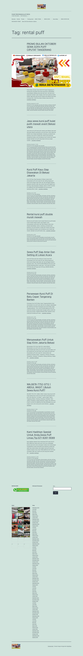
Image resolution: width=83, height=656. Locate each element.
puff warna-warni (30, 150)
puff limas (50, 104)
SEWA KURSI (47, 19)
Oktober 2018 (35, 627)
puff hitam (42, 106)
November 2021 (35, 573)
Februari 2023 (35, 548)
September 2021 (35, 576)
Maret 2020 (34, 599)
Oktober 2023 (35, 535)
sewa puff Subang (41, 110)
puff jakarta (48, 148)
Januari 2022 (35, 569)
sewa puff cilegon (50, 156)
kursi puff (40, 104)
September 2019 (35, 609)
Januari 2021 (35, 589)
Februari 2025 (35, 509)
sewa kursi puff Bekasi (50, 415)
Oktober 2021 (35, 574)
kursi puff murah (32, 413)
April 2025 (34, 505)
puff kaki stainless (43, 459)
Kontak (18, 19)
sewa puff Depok (33, 202)
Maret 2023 (34, 546)
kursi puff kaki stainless (34, 238)
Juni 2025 (34, 502)
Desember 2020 (35, 591)
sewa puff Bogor (33, 200)
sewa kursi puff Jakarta (42, 153)
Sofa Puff (54, 104)
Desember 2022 (35, 551)
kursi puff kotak (42, 238)
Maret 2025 (34, 507)
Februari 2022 (35, 568)
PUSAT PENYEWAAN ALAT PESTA (21, 14)
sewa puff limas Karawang (37, 466)
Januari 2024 (35, 530)
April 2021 (34, 584)
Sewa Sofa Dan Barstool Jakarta (29, 21)
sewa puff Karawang (33, 110)
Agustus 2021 (35, 578)
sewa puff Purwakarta (50, 157)
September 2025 (35, 500)
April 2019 (34, 617)
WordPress (69, 639)
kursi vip (46, 239)
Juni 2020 (34, 597)
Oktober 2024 (35, 515)
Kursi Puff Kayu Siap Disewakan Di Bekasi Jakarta (38, 172)
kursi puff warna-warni (40, 239)
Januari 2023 (35, 550)
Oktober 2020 (35, 594)
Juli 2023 (34, 540)
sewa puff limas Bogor (40, 463)
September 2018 (35, 628)
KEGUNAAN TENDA (16, 21)
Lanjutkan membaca (31, 99)
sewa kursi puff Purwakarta (40, 418)
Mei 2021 (34, 583)
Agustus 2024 (35, 518)
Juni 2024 (34, 522)
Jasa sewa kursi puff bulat (43, 146)
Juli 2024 (34, 520)
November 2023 (35, 533)
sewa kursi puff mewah (31, 462)
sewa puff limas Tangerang (39, 467)
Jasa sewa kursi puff (34, 146)
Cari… (54, 486)
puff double (38, 106)
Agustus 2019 (35, 610)
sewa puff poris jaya (34, 327)
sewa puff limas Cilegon (38, 464)
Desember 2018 (35, 624)
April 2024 (34, 525)
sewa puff (32, 108)
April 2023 (34, 545)
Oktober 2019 (35, 607)
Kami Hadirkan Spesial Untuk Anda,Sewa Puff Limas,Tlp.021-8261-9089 (41, 434)
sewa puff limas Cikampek (49, 463)
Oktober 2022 (35, 555)
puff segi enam (32, 107)
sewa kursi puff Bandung (41, 415)
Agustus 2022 (35, 558)
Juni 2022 (34, 561)
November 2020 (35, 592)
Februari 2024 (35, 528)
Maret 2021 (34, 586)
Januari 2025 (35, 510)
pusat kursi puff (53, 239)
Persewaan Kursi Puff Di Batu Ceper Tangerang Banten (40, 296)
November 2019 (35, 605)
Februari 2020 (35, 601)
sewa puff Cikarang (46, 108)
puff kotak (46, 106)
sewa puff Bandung (42, 154)
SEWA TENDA (38, 19)
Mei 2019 (34, 615)
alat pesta (36, 104)
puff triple (41, 107)
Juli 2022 (34, 560)
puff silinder (45, 149)
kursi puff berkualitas (40, 237)
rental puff (51, 107)
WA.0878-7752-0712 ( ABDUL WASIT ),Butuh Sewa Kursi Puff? (39, 387)
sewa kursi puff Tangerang (50, 418)
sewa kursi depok (50, 152)
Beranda (13, 19)
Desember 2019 (35, 604)
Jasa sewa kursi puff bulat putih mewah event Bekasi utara (41, 124)
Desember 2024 (35, 512)
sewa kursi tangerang (31, 154)
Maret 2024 (34, 527)
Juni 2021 (34, 581)
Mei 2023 (34, 543)
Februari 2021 (35, 587)
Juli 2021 (34, 579)
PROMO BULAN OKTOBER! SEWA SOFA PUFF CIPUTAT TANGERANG (41, 46)
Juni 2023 (34, 541)
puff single (37, 107)
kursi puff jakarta (47, 411)
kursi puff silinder (33, 239)
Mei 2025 (34, 504)
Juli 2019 (34, 612)
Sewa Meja (55, 19)
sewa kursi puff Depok (39, 417)
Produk (22, 19)
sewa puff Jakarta (34, 157)
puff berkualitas (34, 148)
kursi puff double (47, 237)
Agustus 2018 (35, 630)
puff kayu (46, 104)
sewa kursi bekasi (36, 152)
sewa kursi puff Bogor (31, 417)
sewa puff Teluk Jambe (49, 110)
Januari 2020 (35, 602)
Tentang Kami (30, 19)
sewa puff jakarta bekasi (48, 370)
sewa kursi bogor (43, 152)
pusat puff (35, 150)
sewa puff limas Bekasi (31, 463)
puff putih (35, 149)
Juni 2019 (34, 614)
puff (43, 104)
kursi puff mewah (48, 238)
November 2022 (35, 553)
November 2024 (35, 514)
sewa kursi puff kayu (50, 153)
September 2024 (35, 517)
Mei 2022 (34, 563)
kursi (39, 145)
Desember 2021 (35, 571)
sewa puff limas (42, 462)
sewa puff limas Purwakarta (47, 466)
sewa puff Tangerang (38, 158)
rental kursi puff (46, 107)
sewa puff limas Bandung (50, 462)
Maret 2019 (34, 619)
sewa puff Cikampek (38, 108)
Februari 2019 (35, 620)
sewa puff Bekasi (49, 154)
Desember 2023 (35, 532)
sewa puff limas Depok (48, 464)
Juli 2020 (34, 596)
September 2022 (35, 556)
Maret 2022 (34, 566)
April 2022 (34, 564)
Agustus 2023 (35, 538)
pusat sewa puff (40, 150)
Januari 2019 (35, 622)
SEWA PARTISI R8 (65, 19)
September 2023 (35, 537)
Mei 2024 (34, 523)
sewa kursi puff (34, 153)
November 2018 (35, 625)
